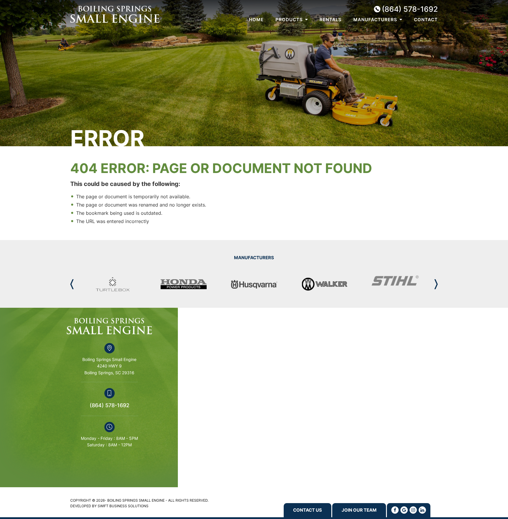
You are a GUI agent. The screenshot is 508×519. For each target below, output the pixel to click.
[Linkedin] (422, 510)
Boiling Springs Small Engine (114, 14)
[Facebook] (395, 510)
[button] (436, 284)
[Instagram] (413, 510)
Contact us (307, 510)
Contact (426, 19)
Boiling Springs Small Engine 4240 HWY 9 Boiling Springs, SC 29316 (109, 366)
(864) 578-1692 (410, 9)
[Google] (404, 510)
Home (256, 19)
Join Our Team (359, 510)
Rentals (331, 19)
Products (289, 19)
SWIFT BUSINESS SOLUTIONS (123, 506)
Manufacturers (375, 19)
